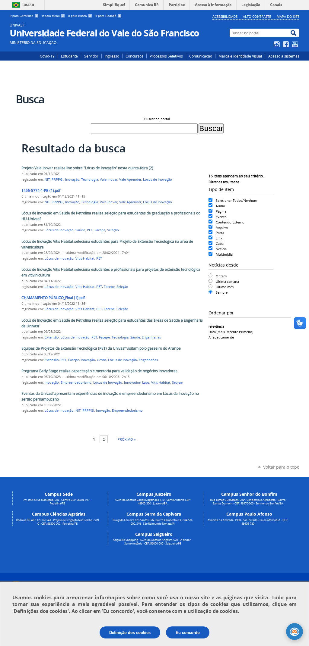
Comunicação (200, 56)
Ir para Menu (53, 15)
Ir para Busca (79, 15)
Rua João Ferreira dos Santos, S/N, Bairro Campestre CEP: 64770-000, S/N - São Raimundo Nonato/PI (153, 522)
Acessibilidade (224, 16)
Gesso (101, 360)
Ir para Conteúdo (23, 15)
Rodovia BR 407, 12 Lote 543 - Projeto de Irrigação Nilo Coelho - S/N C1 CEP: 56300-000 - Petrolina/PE (57, 522)
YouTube (295, 44)
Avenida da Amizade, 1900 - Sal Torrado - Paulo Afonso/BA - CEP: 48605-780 (248, 522)
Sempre (222, 292)
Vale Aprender (130, 179)
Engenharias (151, 337)
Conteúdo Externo (230, 222)
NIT (47, 179)
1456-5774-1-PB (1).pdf (40, 190)
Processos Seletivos (166, 56)
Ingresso (112, 56)
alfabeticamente (221, 337)
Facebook (286, 44)
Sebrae (177, 382)
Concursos (134, 56)
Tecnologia (89, 179)
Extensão (52, 337)
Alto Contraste (257, 16)
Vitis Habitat (84, 258)
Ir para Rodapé (107, 15)
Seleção (113, 230)
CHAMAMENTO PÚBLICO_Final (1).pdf (53, 297)
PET (90, 230)
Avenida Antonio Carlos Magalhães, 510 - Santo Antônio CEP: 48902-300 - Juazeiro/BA (152, 501)
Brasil (28, 5)
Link (219, 238)
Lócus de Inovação (157, 179)
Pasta (220, 232)
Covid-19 (47, 56)
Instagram (277, 44)
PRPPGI (57, 179)
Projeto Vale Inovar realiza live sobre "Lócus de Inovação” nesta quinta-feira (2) (87, 167)
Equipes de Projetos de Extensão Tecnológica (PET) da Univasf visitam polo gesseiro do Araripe (101, 348)
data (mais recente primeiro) (231, 331)
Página (221, 211)
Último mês (225, 287)
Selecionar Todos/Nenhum (236, 200)
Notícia (221, 249)
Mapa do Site (288, 16)
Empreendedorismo (76, 382)
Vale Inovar (108, 179)
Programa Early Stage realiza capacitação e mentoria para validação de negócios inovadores (99, 370)
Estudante (69, 56)
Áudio (220, 206)
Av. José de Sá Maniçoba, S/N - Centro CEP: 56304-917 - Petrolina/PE (57, 501)
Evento (221, 216)
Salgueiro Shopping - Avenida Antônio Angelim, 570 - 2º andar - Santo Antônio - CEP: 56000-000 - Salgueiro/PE (152, 541)
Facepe (99, 230)
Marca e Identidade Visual (240, 56)
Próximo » (126, 439)
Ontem (221, 276)
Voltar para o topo (281, 467)
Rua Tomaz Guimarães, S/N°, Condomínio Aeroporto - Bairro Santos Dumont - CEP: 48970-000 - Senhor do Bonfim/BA (247, 501)
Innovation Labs (136, 382)
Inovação (72, 179)
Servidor (91, 56)
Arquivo (222, 227)
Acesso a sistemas (283, 56)
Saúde (80, 230)
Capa (220, 243)
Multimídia (224, 254)
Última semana (227, 281)
